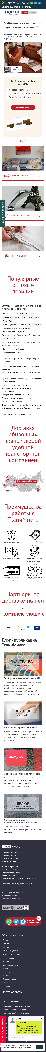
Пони (32, 314)
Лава (10, 321)
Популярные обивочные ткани (16, 1013)
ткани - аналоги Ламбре (11, 317)
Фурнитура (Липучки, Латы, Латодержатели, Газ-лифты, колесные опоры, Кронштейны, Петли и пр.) (22, 408)
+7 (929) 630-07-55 (10, 855)
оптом (25, 12)
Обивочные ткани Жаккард (14, 349)
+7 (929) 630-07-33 (10, 852)
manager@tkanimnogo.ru (13, 892)
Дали (23, 317)
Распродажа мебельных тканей (16, 1006)
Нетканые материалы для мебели (16, 414)
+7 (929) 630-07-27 (10, 858)
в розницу (32, 12)
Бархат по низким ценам (12, 345)
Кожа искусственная (11, 954)
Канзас (13, 339)
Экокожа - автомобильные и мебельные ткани (22, 335)
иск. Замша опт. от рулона (13, 331)
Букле (5, 968)
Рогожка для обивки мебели (14, 324)
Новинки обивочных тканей (15, 1009)
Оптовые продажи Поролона (14, 401)
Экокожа (6, 982)
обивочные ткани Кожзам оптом (16, 328)
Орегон (5, 339)
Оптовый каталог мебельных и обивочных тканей (21, 307)
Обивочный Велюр (10, 313)
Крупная (38, 325)
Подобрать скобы (23, 107)
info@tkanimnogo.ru (11, 895)
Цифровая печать (10, 965)
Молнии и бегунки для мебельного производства (17, 389)
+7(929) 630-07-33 (18, 3)
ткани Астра (23, 314)
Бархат (6, 943)
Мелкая (30, 325)
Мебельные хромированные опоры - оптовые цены (22, 373)
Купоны (6, 961)
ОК (40, 1047)
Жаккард (7, 947)
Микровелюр (8, 958)
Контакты (27, 6)
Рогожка (6, 975)
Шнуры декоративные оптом (14, 385)
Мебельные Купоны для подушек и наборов (21, 342)
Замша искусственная (12, 950)
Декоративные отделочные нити (16, 394)
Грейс (37, 317)
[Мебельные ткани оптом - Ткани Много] (23, 846)
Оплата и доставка (11, 6)
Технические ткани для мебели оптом (18, 398)
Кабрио (30, 317)
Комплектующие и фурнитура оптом (20, 359)
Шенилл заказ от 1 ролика (13, 352)
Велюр (5, 940)
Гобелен (6, 972)
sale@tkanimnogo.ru (11, 898)
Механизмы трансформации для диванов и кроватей (20, 367)
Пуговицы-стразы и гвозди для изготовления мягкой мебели (21, 380)
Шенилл (6, 986)
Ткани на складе (10, 979)
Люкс (5, 321)
